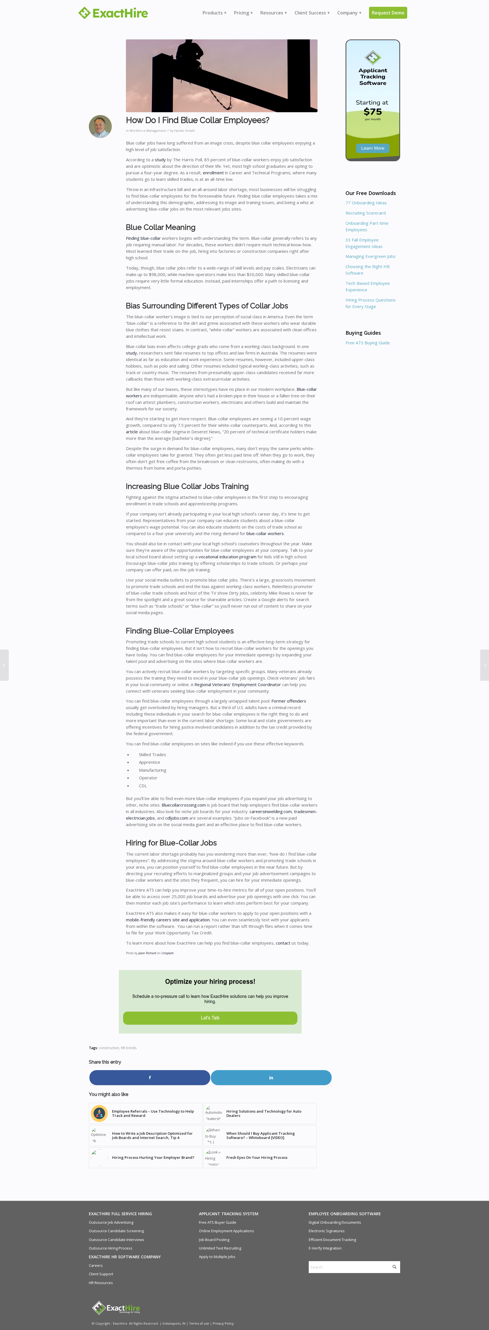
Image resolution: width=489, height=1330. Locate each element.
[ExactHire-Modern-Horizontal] (113, 13)
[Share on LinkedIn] (271, 1077)
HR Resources (101, 1282)
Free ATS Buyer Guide (217, 1222)
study (160, 159)
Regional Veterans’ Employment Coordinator (237, 684)
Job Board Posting (214, 1239)
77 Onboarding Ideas (366, 202)
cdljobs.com (176, 818)
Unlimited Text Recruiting (220, 1248)
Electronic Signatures (327, 1230)
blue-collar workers (265, 533)
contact (283, 943)
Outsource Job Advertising (111, 1222)
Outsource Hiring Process (110, 1248)
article (132, 431)
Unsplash (167, 953)
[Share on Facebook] (149, 1077)
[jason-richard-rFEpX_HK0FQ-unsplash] (222, 75)
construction (109, 1047)
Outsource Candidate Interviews (116, 1239)
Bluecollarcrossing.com (183, 805)
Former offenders (288, 701)
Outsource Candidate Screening (116, 1230)
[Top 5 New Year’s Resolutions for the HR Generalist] (4, 665)
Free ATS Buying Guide (368, 342)
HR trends (129, 1047)
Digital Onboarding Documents (335, 1222)
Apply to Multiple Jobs (217, 1256)
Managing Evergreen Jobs (371, 256)
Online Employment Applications (226, 1230)
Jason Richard (147, 953)
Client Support (101, 1273)
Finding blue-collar (143, 238)
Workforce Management (148, 131)
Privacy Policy (223, 1323)
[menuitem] (214, 13)
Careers (96, 1265)
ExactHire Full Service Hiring (120, 1213)
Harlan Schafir (184, 131)
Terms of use (199, 1323)
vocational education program (227, 556)
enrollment (213, 172)
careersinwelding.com (270, 811)
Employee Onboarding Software (345, 1213)
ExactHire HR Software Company (125, 1256)
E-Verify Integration (325, 1248)
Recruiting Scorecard (366, 213)
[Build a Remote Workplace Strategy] (484, 665)
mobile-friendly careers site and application (168, 919)
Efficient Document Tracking (332, 1239)
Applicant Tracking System (228, 1213)
